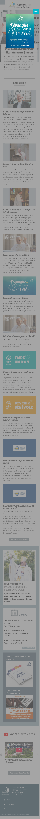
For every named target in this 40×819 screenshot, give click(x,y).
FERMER (36, 11)
